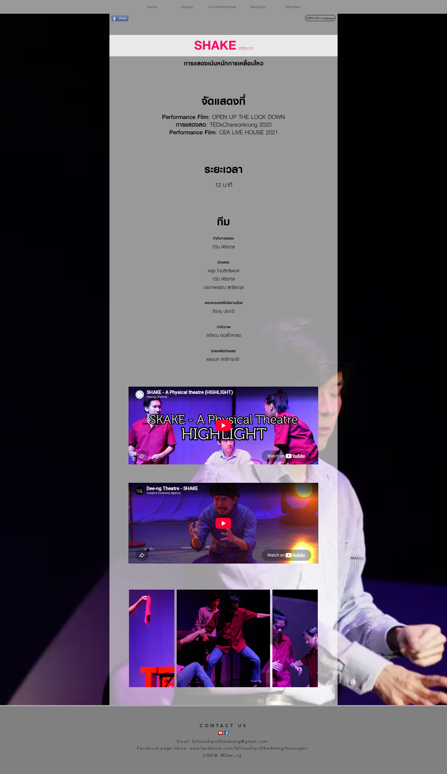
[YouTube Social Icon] (220, 733)
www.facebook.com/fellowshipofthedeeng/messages (248, 748)
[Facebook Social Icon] (226, 733)
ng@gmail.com (251, 741)
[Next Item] (309, 638)
